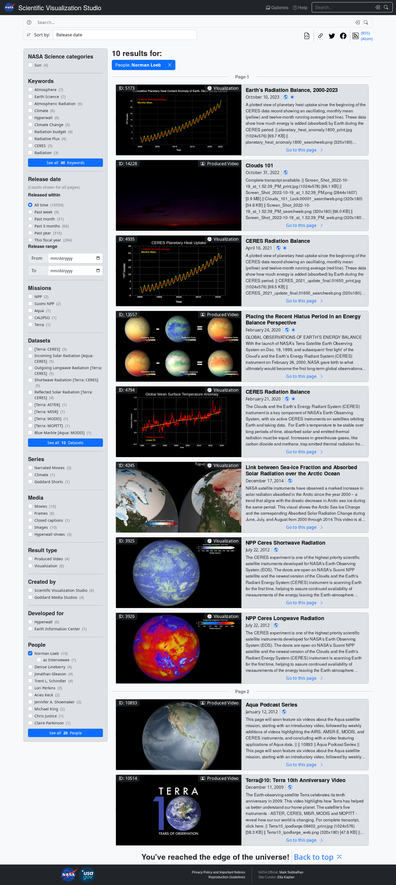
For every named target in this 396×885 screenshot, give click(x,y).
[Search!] (387, 7)
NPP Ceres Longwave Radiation (285, 618)
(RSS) (365, 33)
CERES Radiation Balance (278, 240)
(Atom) (367, 38)
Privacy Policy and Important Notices (218, 872)
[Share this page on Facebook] (343, 36)
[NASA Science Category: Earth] (286, 97)
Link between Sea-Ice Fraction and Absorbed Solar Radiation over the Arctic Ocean (301, 470)
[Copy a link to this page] (320, 36)
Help (302, 7)
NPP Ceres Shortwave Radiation (285, 542)
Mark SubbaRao (291, 872)
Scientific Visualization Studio (59, 7)
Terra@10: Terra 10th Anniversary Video (296, 780)
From (37, 258)
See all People (65, 732)
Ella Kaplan (285, 877)
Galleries (279, 7)
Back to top (314, 857)
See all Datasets (65, 442)
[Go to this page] (178, 119)
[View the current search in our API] (306, 36)
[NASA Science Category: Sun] (292, 97)
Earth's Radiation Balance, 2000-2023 (292, 90)
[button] (169, 65)
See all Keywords (66, 162)
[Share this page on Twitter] (331, 36)
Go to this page (301, 150)
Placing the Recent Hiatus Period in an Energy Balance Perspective (303, 319)
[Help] (28, 22)
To (34, 271)
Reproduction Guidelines (227, 877)
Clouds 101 (259, 165)
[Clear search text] (376, 7)
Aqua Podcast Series (271, 704)
